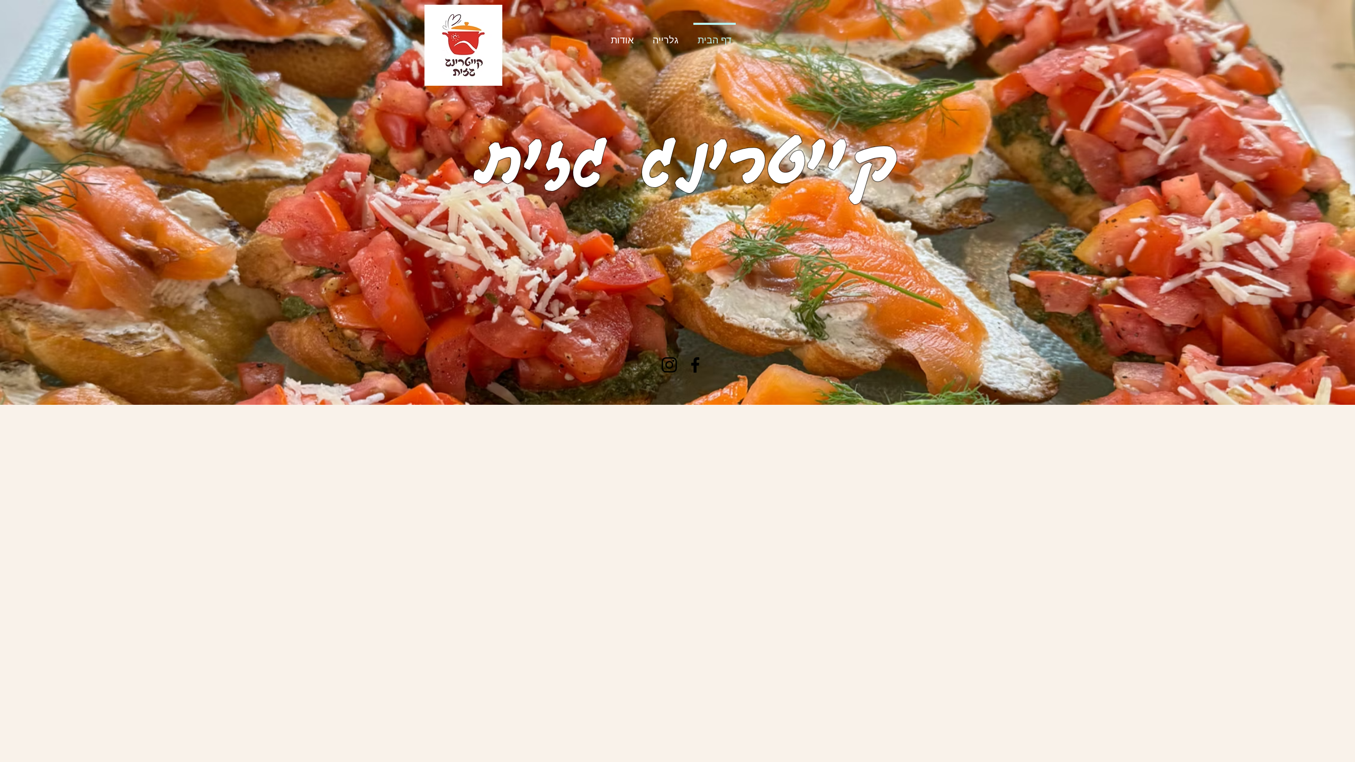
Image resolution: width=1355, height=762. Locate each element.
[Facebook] (695, 365)
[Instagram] (669, 365)
